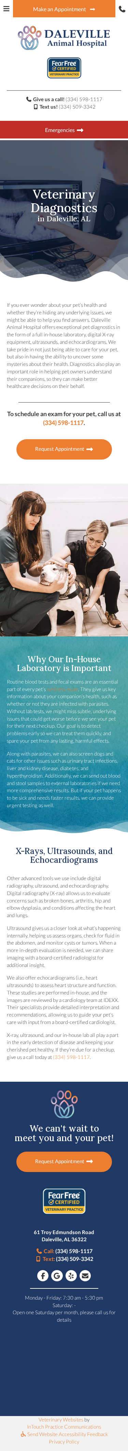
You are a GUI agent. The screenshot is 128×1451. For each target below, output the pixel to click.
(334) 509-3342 (77, 107)
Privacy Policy (64, 1441)
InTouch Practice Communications (64, 1427)
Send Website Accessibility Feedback (67, 1434)
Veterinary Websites (61, 1419)
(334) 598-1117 (84, 99)
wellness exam (62, 689)
